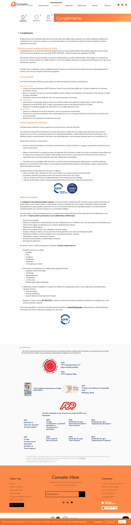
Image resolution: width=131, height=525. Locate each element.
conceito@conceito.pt (108, 496)
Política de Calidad (26, 77)
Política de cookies (15, 493)
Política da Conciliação (28, 197)
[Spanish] (126, 4)
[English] (123, 4)
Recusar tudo (110, 522)
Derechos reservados (16, 487)
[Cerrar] (128, 521)
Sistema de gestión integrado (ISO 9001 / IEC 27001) (38, 48)
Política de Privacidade (79, 522)
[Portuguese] (119, 4)
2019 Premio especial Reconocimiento (52, 438)
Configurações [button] (98, 522)
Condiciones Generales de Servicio (20, 496)
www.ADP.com (82, 458)
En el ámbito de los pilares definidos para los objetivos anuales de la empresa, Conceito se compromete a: (54, 81)
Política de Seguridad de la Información (33, 122)
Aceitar (122, 522)
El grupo (12, 483)
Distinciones (26, 347)
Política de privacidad (16, 490)
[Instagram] (63, 502)
